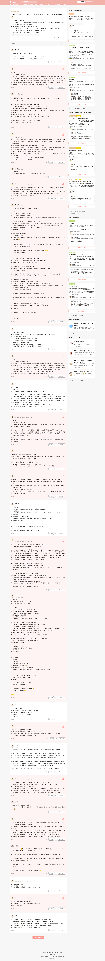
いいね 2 (62, 87)
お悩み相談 (15, 4)
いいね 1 (62, 198)
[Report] (49, 38)
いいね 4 (62, 409)
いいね (62, 738)
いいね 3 (62, 127)
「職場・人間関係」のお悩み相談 (26, 4)
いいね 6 (62, 62)
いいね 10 (62, 38)
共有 (55, 38)
